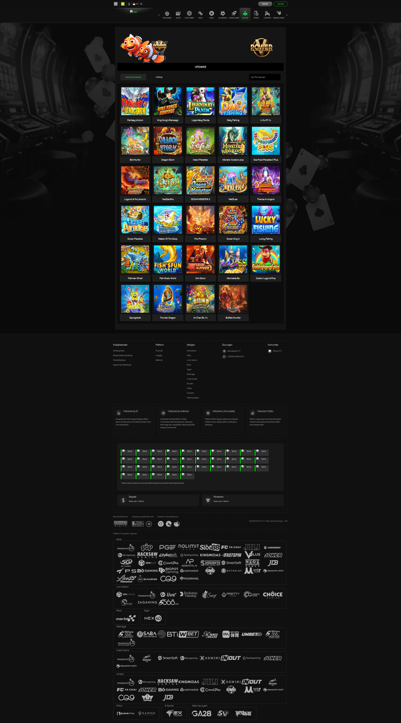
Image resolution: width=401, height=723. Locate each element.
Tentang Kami (119, 350)
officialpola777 (233, 351)
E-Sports (267, 18)
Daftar (281, 4)
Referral (159, 360)
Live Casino (189, 18)
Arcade (245, 18)
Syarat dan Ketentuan (122, 364)
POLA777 (277, 351)
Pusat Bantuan (119, 360)
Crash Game (234, 18)
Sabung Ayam (278, 18)
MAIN (137, 101)
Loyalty (159, 355)
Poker (256, 18)
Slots (178, 18)
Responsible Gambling (122, 355)
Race (200, 18)
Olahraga (223, 18)
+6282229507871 (236, 356)
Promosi (159, 350)
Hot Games (167, 18)
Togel (211, 18)
